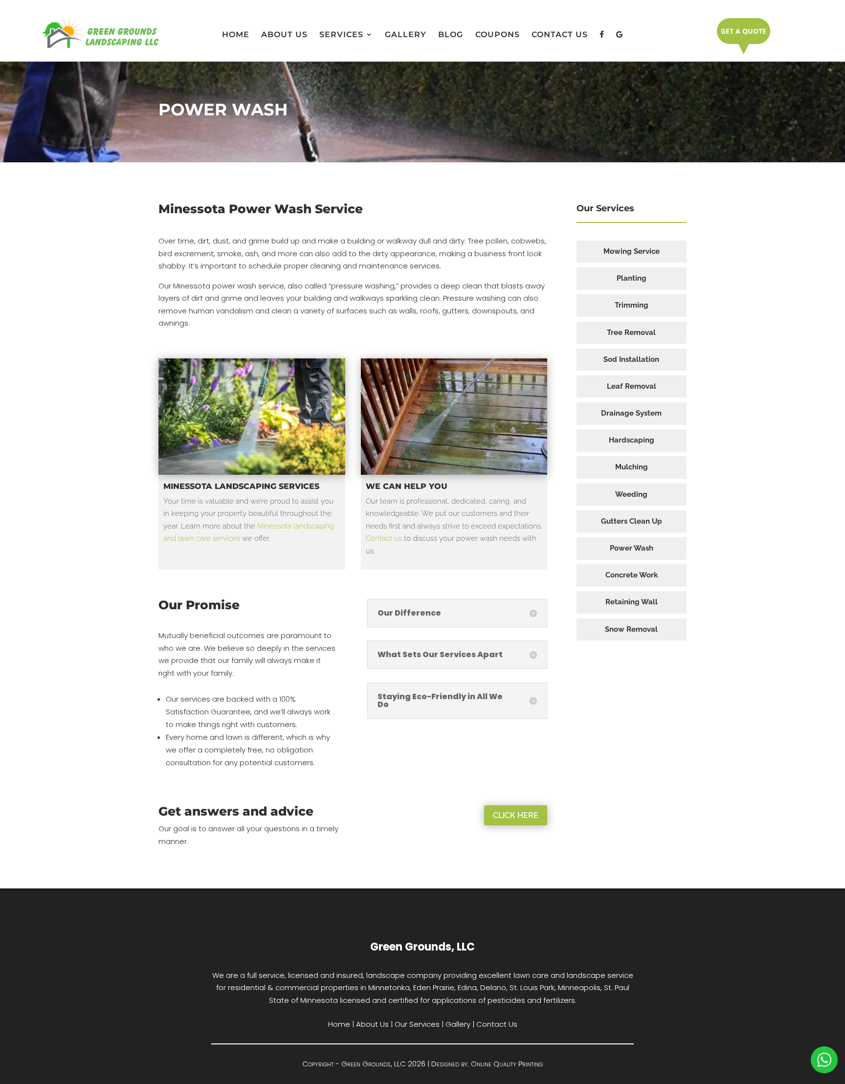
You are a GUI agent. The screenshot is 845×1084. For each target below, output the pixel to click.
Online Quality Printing (507, 1064)
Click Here (515, 815)
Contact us (384, 538)
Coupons (497, 34)
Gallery (405, 34)
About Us (284, 34)
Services (341, 34)
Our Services (417, 1024)
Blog (450, 34)
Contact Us (560, 34)
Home (235, 34)
